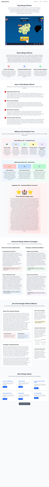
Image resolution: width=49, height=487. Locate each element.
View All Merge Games (24, 403)
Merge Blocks (21, 393)
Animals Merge (21, 381)
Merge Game (5, 1)
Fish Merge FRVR (37, 393)
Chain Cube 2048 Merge (8, 381)
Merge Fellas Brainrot (7, 393)
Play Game (36, 1)
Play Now (4, 386)
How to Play (45, 1)
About (40, 1)
